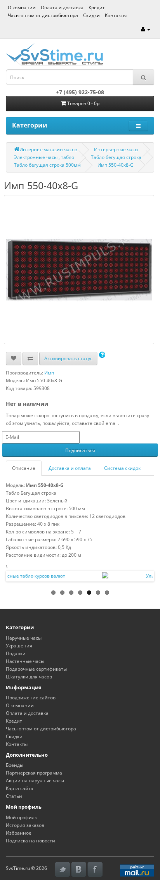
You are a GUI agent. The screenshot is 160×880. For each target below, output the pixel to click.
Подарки (16, 653)
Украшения (19, 645)
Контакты (116, 15)
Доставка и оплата (70, 468)
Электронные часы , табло (44, 157)
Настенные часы (25, 661)
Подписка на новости (30, 840)
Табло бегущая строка (116, 157)
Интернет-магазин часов (48, 149)
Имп (49, 372)
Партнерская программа (34, 773)
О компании (22, 7)
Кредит (97, 7)
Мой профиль (21, 817)
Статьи (14, 796)
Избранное (18, 833)
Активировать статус (68, 358)
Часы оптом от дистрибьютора (43, 15)
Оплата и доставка (62, 7)
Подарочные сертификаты (36, 669)
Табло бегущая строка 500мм (47, 165)
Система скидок (122, 468)
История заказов (25, 825)
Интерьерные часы (116, 149)
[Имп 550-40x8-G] (79, 269)
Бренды (14, 765)
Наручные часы (24, 638)
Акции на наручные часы (35, 780)
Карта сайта (19, 788)
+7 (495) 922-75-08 (80, 92)
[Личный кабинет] (145, 29)
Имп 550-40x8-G (115, 165)
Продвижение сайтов (31, 697)
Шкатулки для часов (29, 676)
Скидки (91, 15)
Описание (23, 468)
